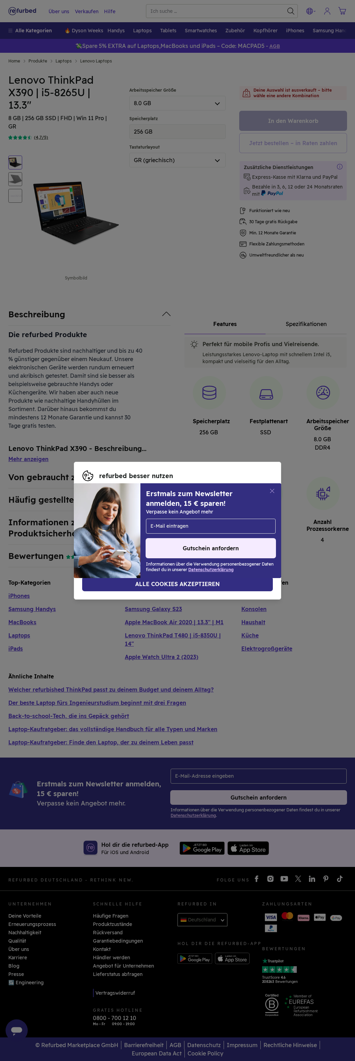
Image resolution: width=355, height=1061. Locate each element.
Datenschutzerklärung (110, 534)
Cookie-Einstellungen (109, 527)
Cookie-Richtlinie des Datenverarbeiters (206, 534)
